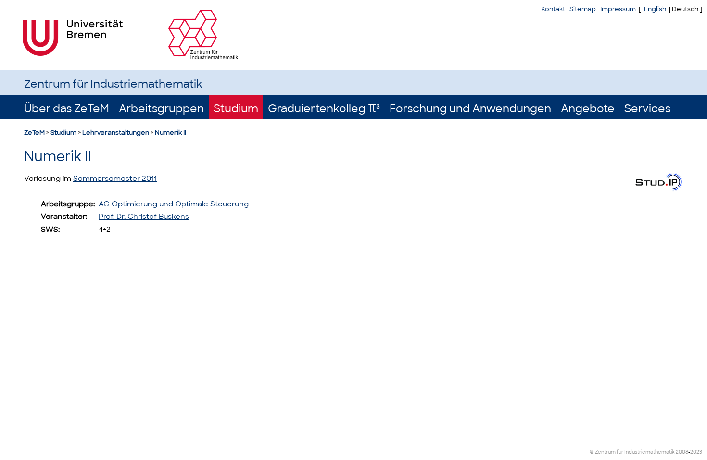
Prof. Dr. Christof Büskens (144, 216)
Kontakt (553, 9)
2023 (696, 452)
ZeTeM (34, 132)
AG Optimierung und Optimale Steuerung (174, 204)
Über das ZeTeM (66, 108)
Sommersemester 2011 (115, 178)
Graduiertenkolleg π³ (324, 108)
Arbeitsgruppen (161, 108)
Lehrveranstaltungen (115, 132)
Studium (236, 108)
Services (647, 108)
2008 (682, 452)
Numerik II (170, 132)
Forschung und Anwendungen (470, 108)
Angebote (588, 108)
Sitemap (582, 9)
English (655, 9)
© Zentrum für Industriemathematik (632, 452)
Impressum (618, 9)
